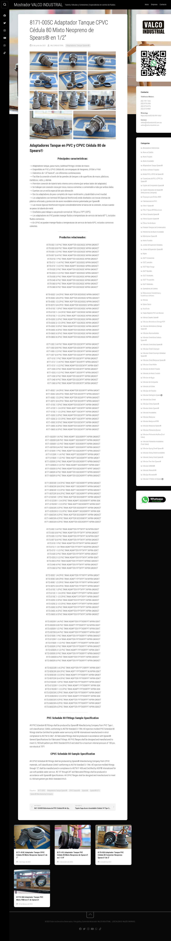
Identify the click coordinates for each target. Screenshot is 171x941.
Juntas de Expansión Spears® (153, 249)
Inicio (147, 4)
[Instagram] (4, 30)
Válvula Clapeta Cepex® (150, 317)
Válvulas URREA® (149, 466)
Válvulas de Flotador (149, 391)
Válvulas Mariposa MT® (151, 421)
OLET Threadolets (148, 280)
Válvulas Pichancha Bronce (151, 430)
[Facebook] (4, 15)
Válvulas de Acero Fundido (151, 373)
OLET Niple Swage (148, 267)
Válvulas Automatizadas (151, 333)
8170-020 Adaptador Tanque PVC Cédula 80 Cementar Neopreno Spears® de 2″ (111, 855)
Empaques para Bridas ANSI (152, 197)
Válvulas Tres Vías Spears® (152, 461)
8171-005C (41, 790)
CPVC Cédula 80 (74, 790)
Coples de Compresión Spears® (153, 185)
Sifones (145, 300)
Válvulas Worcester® (150, 475)
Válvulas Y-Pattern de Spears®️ (153, 479)
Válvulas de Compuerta (150, 382)
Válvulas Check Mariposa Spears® (154, 360)
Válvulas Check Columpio (151, 349)
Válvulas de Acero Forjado (151, 369)
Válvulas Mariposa (149, 417)
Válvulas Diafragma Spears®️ (152, 395)
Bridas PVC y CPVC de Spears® (153, 174)
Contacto (163, 4)
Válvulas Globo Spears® (151, 408)
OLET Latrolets (147, 262)
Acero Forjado (147, 157)
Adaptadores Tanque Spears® (77, 45)
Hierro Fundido (147, 241)
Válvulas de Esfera (149, 386)
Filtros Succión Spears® (151, 219)
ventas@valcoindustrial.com (150, 125)
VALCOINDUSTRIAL (57, 45)
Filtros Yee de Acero (149, 223)
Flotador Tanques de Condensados (154, 227)
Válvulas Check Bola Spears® (152, 344)
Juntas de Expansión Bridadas (153, 245)
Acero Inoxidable (148, 161)
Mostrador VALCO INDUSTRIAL (38, 4)
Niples (145, 254)
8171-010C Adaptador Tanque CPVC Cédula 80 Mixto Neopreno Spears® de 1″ (31, 855)
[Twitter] (4, 23)
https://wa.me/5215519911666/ (151, 116)
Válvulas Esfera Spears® (151, 404)
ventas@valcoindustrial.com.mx (151, 122)
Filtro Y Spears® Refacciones (152, 210)
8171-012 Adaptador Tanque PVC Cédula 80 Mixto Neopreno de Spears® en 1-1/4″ (72, 855)
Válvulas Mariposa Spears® (152, 426)
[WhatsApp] (4, 45)
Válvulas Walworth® (149, 470)
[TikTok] (4, 53)
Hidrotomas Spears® (150, 236)
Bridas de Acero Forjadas (151, 170)
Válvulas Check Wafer (150, 365)
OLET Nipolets (147, 271)
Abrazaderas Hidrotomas (151, 148)
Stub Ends (146, 309)
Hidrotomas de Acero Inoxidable (153, 232)
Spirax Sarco (147, 304)
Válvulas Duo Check (149, 400)
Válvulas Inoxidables (149, 413)
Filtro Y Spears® (148, 206)
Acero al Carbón (148, 152)
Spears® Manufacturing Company (41, 794)
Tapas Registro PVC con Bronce (153, 313)
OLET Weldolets (148, 284)
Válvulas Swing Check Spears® (153, 457)
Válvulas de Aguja (148, 378)
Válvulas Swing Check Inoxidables (154, 453)
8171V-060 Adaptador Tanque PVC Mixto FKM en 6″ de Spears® (29, 898)
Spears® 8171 (95, 790)
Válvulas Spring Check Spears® (153, 448)
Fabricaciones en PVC (150, 201)
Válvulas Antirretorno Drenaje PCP (154, 322)
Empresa (154, 4)
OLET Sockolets (148, 275)
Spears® (85, 790)
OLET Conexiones (148, 258)
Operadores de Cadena (150, 289)
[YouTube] (4, 38)
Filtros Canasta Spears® (151, 214)
